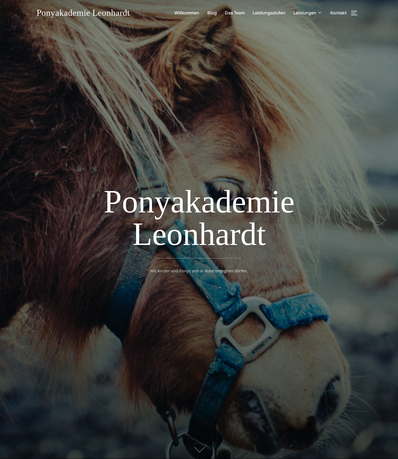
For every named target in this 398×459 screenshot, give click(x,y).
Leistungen (304, 13)
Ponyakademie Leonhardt (83, 13)
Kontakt (338, 13)
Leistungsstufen (269, 13)
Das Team (234, 13)
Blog (212, 13)
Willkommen (186, 13)
